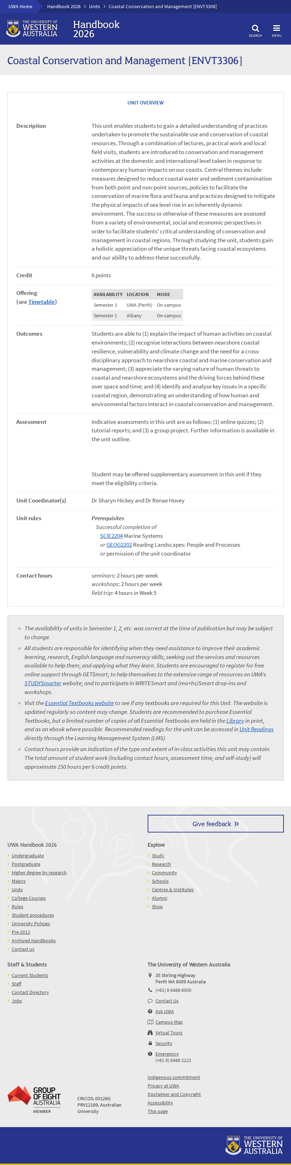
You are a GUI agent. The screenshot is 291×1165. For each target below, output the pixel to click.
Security (163, 1043)
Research (161, 864)
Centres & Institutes (173, 889)
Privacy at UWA (163, 1085)
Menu (277, 35)
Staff (16, 984)
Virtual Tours (168, 1032)
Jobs (17, 1001)
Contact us (23, 949)
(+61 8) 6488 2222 (173, 1060)
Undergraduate (28, 855)
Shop (157, 906)
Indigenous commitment (174, 1077)
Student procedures (33, 915)
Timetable (41, 302)
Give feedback (212, 823)
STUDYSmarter (42, 683)
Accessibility (160, 1102)
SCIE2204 (111, 536)
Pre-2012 (21, 932)
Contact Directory (30, 992)
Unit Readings (257, 729)
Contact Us (167, 1001)
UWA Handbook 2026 (32, 844)
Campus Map (169, 1022)
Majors (19, 881)
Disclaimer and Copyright (174, 1094)
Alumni (159, 898)
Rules (17, 906)
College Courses (29, 898)
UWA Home (20, 6)
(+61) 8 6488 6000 (173, 990)
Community (164, 872)
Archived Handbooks (34, 940)
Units (94, 6)
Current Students (30, 975)
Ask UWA (164, 1011)
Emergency (167, 1054)
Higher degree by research (39, 872)
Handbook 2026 (64, 6)
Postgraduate (26, 864)
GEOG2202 (119, 545)
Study (158, 855)
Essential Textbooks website (79, 703)
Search (255, 35)
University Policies (31, 923)
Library (235, 720)
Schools (160, 881)
